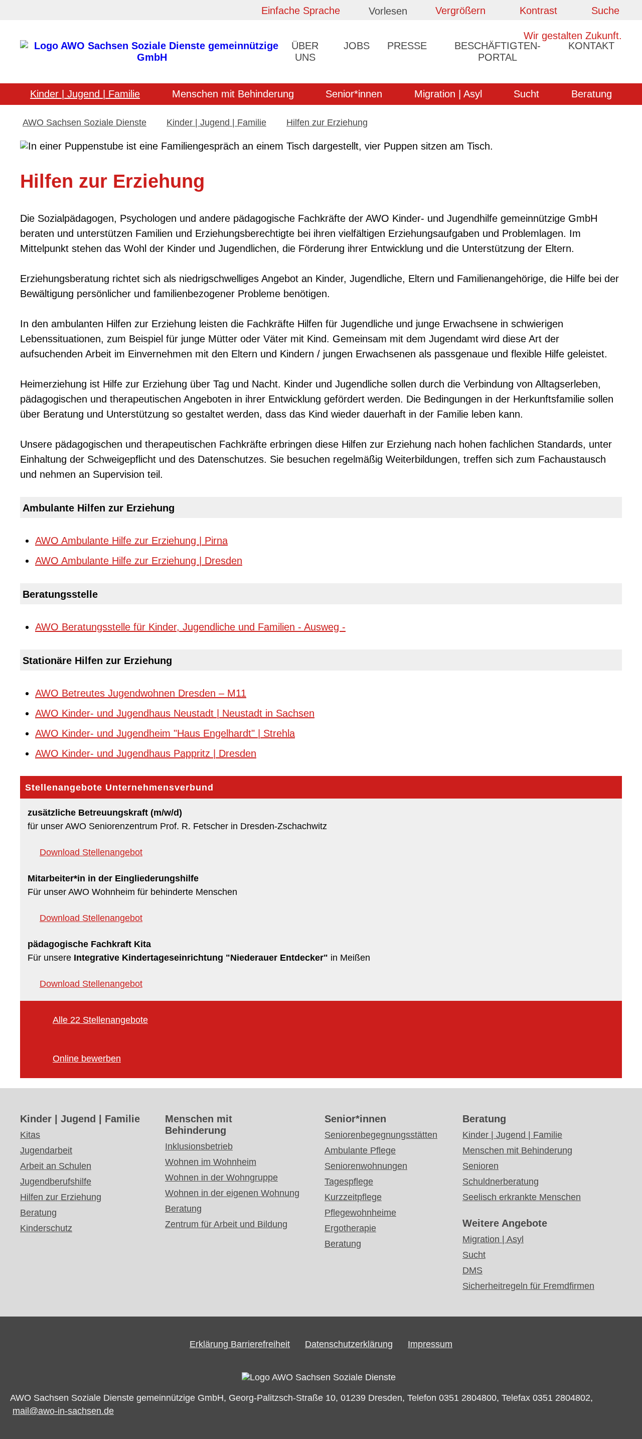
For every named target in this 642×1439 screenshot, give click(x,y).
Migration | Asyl (448, 93)
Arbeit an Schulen (55, 1166)
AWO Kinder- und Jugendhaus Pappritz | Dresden (145, 753)
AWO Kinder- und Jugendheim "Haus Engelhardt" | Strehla (165, 733)
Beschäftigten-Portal (497, 51)
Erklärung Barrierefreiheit (240, 1344)
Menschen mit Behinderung (233, 93)
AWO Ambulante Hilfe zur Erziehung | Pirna (131, 540)
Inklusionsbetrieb (199, 1146)
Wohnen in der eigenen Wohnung (232, 1193)
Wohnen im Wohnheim (210, 1162)
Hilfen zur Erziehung (327, 122)
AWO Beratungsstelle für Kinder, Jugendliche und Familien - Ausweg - (190, 626)
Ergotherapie (350, 1228)
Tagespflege (349, 1181)
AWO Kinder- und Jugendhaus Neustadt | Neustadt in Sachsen (174, 713)
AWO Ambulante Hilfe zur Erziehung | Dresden (138, 560)
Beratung (591, 93)
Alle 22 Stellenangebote (100, 1020)
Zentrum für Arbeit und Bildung (226, 1224)
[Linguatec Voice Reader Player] (396, 13)
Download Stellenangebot (91, 852)
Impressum (430, 1344)
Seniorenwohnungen (366, 1166)
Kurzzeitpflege (353, 1197)
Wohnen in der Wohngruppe (221, 1177)
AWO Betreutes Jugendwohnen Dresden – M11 (140, 693)
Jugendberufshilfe (55, 1181)
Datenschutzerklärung (349, 1344)
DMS (472, 1270)
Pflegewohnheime (360, 1213)
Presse (407, 45)
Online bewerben (87, 1059)
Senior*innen (354, 93)
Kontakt (591, 45)
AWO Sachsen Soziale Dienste (84, 122)
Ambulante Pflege (360, 1150)
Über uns (304, 51)
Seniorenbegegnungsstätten (381, 1135)
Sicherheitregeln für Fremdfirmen (528, 1286)
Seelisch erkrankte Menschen (521, 1197)
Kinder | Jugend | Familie (85, 93)
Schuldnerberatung (500, 1181)
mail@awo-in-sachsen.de (63, 1411)
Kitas (30, 1135)
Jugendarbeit (46, 1150)
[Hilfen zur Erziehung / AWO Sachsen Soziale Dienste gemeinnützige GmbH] (152, 57)
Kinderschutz (46, 1228)
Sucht (526, 93)
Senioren (480, 1166)
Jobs (357, 45)
